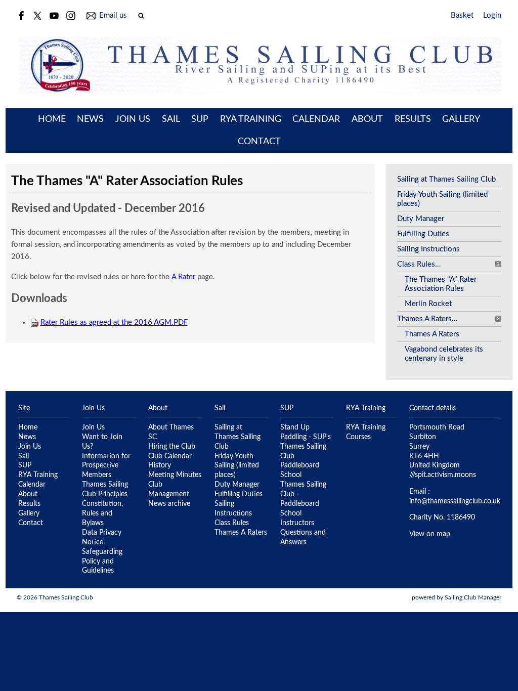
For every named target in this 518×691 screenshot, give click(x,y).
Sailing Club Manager (473, 597)
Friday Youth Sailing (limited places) (236, 466)
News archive (169, 503)
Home (52, 119)
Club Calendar (170, 456)
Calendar (316, 119)
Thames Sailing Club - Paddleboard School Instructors (303, 504)
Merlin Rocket (428, 304)
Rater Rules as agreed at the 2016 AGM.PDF (114, 322)
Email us (113, 15)
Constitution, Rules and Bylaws (102, 513)
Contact (259, 141)
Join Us (132, 119)
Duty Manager (420, 219)
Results (413, 119)
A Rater (184, 277)
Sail (171, 119)
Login (492, 15)
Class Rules (231, 523)
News (90, 119)
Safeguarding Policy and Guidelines (102, 561)
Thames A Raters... (427, 319)
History (159, 465)
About (367, 119)
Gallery (461, 119)
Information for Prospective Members (106, 466)
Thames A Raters (432, 334)
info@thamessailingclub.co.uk (454, 501)
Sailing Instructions (428, 249)
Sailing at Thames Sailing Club (446, 179)
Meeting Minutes (174, 475)
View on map (429, 534)
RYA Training (250, 119)
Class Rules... (419, 264)
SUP (199, 119)
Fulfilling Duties (423, 234)
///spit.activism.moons (442, 475)
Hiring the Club (171, 446)
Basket (462, 15)
